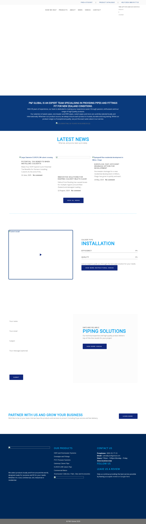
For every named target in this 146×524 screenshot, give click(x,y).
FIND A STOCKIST (86, 2)
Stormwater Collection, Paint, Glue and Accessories (72, 474)
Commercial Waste (60, 470)
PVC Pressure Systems (62, 460)
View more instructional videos (99, 268)
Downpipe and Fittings (62, 456)
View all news (73, 200)
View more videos (94, 346)
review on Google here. (121, 476)
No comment (37, 175)
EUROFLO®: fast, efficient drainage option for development (106, 166)
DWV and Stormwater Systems (65, 453)
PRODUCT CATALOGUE (107, 2)
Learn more (128, 416)
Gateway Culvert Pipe (61, 463)
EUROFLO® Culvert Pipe (63, 467)
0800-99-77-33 (112, 453)
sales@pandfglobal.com (111, 456)
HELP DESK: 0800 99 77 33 (130, 2)
